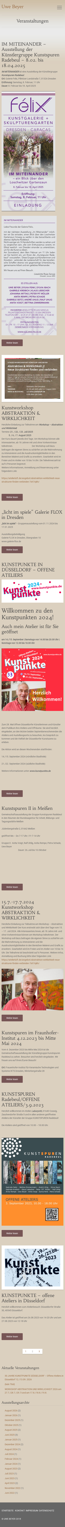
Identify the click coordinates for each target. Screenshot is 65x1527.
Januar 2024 (11, 1464)
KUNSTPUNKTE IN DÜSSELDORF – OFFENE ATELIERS (28, 570)
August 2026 (11, 1410)
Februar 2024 (11, 1459)
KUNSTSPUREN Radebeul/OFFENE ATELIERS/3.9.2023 (23, 1099)
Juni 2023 (10, 1478)
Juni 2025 (10, 1435)
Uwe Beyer (13, 6)
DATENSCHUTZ (46, 1510)
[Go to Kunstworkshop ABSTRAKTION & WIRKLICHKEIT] (32, 378)
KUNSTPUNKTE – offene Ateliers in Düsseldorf (28, 1298)
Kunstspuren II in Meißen (27, 808)
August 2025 (11, 1430)
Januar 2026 (11, 1415)
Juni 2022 (10, 1493)
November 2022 (12, 1488)
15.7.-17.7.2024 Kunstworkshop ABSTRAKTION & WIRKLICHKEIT (21, 910)
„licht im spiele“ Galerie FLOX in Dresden (32, 514)
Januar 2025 (11, 1439)
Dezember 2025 (12, 1420)
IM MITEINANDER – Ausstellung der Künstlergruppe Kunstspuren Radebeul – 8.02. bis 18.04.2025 (30, 54)
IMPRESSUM (32, 1510)
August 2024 (11, 1449)
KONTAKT (20, 1510)
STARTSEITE (8, 1510)
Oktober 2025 (11, 1425)
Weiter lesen (12, 343)
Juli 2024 (9, 1454)
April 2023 (10, 1483)
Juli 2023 (9, 1473)
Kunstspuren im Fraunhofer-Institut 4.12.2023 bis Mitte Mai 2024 (30, 1038)
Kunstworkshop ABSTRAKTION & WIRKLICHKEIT (21, 413)
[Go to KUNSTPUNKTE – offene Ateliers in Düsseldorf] (32, 1267)
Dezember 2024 (12, 1444)
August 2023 (11, 1468)
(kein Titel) (10, 1384)
